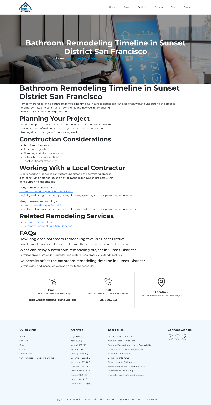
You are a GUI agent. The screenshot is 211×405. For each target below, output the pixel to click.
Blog (173, 7)
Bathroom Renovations (120, 353)
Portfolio (158, 7)
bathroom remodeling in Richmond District (46, 191)
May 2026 (75, 336)
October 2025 (77, 366)
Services (142, 7)
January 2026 (77, 353)
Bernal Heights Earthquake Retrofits (126, 366)
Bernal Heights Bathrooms (121, 362)
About (127, 7)
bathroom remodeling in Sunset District (43, 205)
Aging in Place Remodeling (122, 341)
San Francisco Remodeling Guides (36, 358)
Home (112, 7)
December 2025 (79, 358)
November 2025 (79, 362)
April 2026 (76, 341)
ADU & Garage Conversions (121, 336)
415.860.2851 (108, 299)
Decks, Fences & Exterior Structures (126, 375)
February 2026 (78, 349)
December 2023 (79, 383)
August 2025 (77, 375)
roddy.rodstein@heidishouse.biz (52, 299)
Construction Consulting (120, 371)
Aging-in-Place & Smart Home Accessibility (129, 345)
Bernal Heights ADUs (118, 358)
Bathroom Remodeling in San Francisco (47, 225)
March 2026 (76, 345)
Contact (188, 7)
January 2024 (77, 379)
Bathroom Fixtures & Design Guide (125, 349)
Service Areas (26, 353)
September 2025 (79, 371)
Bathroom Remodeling (37, 222)
